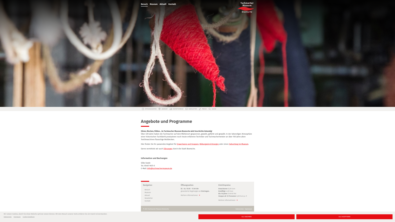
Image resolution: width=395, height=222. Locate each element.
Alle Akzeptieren (344, 217)
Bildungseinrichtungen (209, 144)
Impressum (17, 217)
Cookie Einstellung (28, 217)
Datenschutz (8, 217)
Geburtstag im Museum (238, 144)
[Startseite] (246, 7)
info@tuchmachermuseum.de (159, 168)
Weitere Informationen (189, 195)
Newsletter (149, 198)
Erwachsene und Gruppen (188, 144)
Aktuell (163, 4)
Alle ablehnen (247, 217)
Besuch (144, 4)
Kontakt (172, 4)
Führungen (168, 149)
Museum (154, 4)
